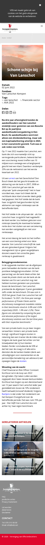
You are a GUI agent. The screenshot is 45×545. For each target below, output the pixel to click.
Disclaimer (6, 512)
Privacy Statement (9, 502)
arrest (12, 178)
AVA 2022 (9, 102)
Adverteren (6, 510)
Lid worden (6, 507)
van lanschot (11, 100)
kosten (23, 361)
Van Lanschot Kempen (14, 93)
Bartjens (6, 394)
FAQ (3, 497)
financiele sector (31, 100)
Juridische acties (8, 499)
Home (4, 38)
